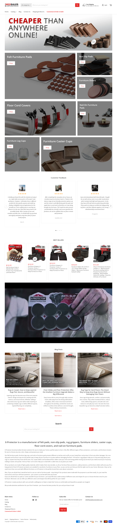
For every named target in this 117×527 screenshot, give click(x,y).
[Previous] (6, 206)
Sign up (63, 509)
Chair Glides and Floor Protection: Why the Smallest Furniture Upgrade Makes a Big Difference (58, 392)
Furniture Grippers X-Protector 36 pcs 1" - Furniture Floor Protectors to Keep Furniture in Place (36, 269)
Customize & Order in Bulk (55, 12)
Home (6, 12)
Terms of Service (24, 519)
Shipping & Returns (38, 12)
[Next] (111, 206)
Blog (20, 12)
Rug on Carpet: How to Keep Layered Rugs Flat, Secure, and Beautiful (22, 391)
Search (6, 519)
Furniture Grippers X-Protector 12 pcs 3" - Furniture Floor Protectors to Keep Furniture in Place (58, 267)
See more (58, 415)
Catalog (13, 12)
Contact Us (27, 12)
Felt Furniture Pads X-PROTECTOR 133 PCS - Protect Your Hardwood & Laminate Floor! (14, 269)
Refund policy (33, 519)
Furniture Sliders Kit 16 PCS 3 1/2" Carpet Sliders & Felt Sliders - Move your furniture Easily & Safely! (80, 269)
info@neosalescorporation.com (94, 500)
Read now (21, 409)
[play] (58, 312)
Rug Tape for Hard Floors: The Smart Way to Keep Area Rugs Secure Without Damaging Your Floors (95, 392)
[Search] (77, 5)
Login (105, 5)
